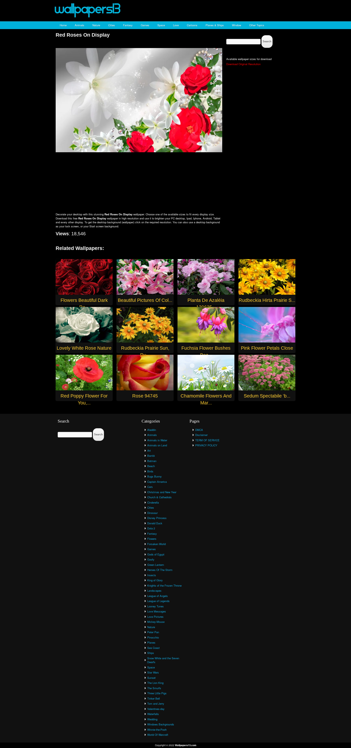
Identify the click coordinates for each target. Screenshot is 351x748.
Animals (79, 25)
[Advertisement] (175, 182)
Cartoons (192, 25)
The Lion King (155, 683)
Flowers (151, 539)
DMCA (199, 430)
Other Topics (256, 25)
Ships (150, 653)
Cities (111, 25)
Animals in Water (157, 440)
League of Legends (158, 601)
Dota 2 (151, 528)
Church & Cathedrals (159, 497)
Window (236, 25)
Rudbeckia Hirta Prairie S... (267, 300)
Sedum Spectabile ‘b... (267, 396)
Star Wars (153, 672)
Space (161, 25)
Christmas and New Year (161, 492)
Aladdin (151, 430)
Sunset (151, 678)
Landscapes (154, 590)
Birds (150, 471)
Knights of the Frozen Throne (164, 585)
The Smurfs (154, 688)
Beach (151, 466)
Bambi (151, 456)
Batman (151, 461)
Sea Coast (153, 648)
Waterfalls (153, 714)
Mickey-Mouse (156, 622)
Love (176, 25)
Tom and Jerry (155, 703)
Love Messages (156, 611)
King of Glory (155, 580)
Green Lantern (155, 565)
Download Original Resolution (243, 64)
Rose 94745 (145, 396)
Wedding (152, 719)
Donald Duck (154, 523)
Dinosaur (152, 513)
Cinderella (153, 502)
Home (63, 25)
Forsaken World (156, 544)
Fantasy (128, 25)
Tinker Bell (153, 698)
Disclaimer (201, 435)
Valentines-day (156, 709)
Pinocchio (153, 637)
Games (145, 25)
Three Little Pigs (157, 693)
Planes (151, 642)
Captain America (157, 482)
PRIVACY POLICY (206, 445)
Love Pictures (155, 617)
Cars (150, 487)
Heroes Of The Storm (159, 570)
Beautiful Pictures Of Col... (145, 300)
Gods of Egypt (155, 554)
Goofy (150, 559)
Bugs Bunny (154, 476)
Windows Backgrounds (160, 724)
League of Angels (157, 596)
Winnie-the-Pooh (157, 730)
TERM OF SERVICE (207, 440)
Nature (96, 25)
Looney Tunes (155, 606)
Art (149, 450)
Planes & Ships (215, 25)
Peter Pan (153, 632)
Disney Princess (157, 518)
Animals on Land (157, 445)
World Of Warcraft (157, 735)
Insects (151, 575)
